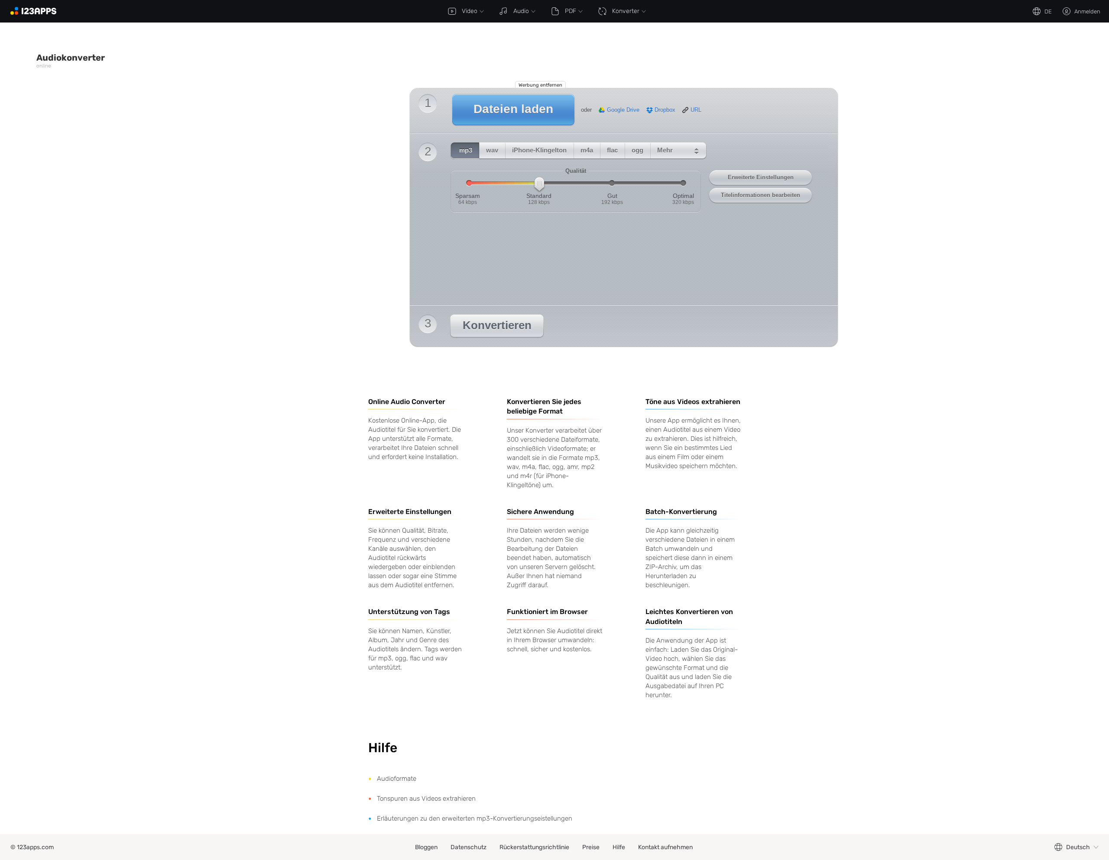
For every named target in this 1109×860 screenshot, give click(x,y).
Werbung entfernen (540, 85)
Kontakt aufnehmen (665, 847)
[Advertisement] (344, 59)
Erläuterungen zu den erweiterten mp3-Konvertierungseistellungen (474, 818)
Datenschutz (468, 847)
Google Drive (623, 110)
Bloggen (426, 847)
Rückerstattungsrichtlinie (534, 847)
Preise (591, 847)
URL (696, 110)
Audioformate (396, 778)
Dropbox (665, 110)
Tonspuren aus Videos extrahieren (426, 798)
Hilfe (619, 847)
